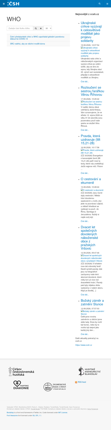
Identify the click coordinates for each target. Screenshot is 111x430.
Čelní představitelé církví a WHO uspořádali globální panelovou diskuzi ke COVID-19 (37, 37)
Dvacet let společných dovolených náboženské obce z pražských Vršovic (89, 237)
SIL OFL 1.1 (37, 415)
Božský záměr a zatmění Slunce (92, 302)
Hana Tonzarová (92, 409)
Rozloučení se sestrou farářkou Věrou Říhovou (92, 91)
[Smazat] (40, 28)
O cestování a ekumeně (91, 180)
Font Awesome (12, 415)
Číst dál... (85, 81)
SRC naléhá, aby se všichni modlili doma (27, 43)
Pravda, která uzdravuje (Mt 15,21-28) (90, 139)
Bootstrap (10, 412)
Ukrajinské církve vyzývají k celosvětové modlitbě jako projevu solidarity (91, 31)
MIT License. (63, 412)
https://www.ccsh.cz (83, 345)
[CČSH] (11, 3)
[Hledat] (35, 28)
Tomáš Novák (35, 409)
